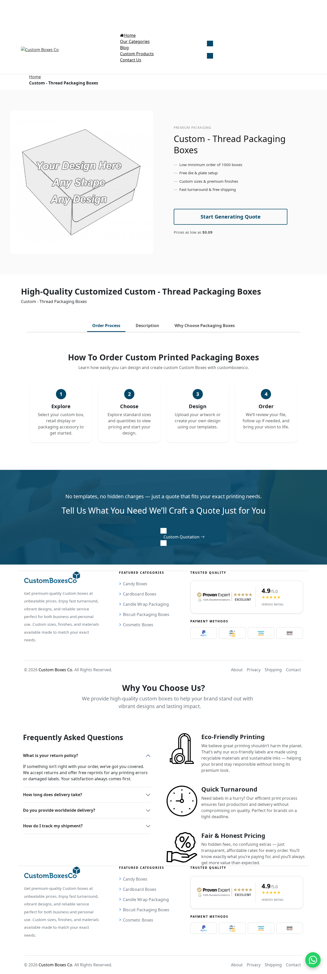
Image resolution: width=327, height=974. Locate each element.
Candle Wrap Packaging (146, 604)
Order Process (106, 325)
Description (147, 325)
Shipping (273, 670)
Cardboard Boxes (139, 594)
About (237, 670)
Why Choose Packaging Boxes (204, 325)
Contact (293, 670)
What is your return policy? (50, 755)
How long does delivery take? (52, 794)
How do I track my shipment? (53, 826)
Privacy (254, 670)
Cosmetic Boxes (138, 624)
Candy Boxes (135, 584)
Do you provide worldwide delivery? (59, 810)
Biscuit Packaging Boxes (146, 614)
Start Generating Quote (231, 216)
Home (35, 77)
